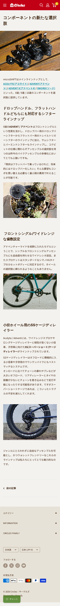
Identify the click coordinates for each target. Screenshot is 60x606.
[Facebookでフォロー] (5, 565)
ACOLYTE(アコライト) (15, 83)
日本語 (8, 549)
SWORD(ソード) (46, 88)
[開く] (41, 5)
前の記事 (11, 488)
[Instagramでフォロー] (17, 565)
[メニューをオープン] (4, 5)
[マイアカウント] (47, 5)
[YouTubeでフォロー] (23, 565)
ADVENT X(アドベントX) (21, 88)
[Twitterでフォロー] (11, 565)
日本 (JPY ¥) (27, 549)
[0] (54, 5)
